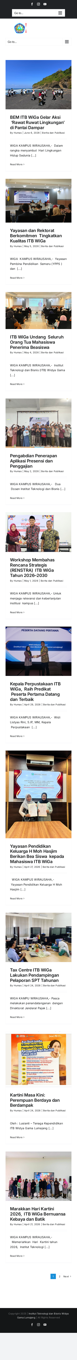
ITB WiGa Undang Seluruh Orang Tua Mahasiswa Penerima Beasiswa (37, 342)
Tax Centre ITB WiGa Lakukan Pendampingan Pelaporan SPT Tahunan (34, 975)
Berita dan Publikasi (53, 132)
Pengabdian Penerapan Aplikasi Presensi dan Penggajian (33, 461)
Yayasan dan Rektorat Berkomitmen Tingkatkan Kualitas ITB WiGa (36, 235)
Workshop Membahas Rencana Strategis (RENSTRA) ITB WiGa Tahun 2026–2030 (32, 567)
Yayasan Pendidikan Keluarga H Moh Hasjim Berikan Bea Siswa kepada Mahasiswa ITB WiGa (37, 854)
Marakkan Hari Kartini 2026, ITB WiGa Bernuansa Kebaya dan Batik (38, 1214)
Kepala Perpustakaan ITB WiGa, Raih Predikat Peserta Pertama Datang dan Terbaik (35, 691)
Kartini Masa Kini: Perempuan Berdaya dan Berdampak (35, 1100)
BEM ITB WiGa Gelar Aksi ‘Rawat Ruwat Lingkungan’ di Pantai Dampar (37, 122)
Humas (18, 132)
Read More (16, 164)
